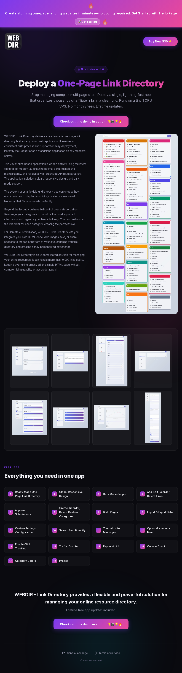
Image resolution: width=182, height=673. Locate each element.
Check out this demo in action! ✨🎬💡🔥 (91, 121)
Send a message (77, 652)
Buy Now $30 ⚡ (160, 41)
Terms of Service (109, 652)
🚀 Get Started (87, 21)
